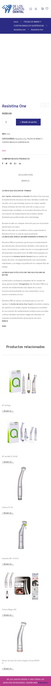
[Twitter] (6, 163)
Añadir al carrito (29, 122)
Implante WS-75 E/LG (10, 558)
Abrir (30, 9)
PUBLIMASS (43, 683)
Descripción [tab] (25, 175)
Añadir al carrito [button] (9, 411)
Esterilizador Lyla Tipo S (42, 105)
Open (35, 9)
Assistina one (20, 29)
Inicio (16, 22)
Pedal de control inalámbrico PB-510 (47, 105)
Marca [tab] (25, 180)
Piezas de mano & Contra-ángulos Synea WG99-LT (21, 661)
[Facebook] (2, 163)
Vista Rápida (38, 398)
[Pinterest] (11, 163)
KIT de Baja (6, 405)
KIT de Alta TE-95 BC (10, 456)
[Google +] (15, 163)
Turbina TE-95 (7, 507)
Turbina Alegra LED (9, 609)
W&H (4, 150)
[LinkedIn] (20, 163)
